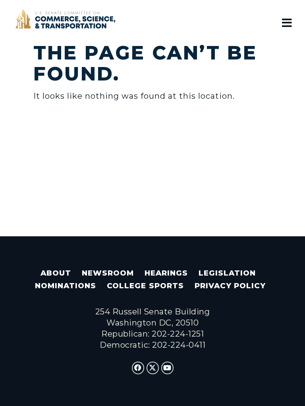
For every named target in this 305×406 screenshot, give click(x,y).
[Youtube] (167, 368)
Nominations (65, 285)
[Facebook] (138, 368)
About (56, 273)
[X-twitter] (153, 368)
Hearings (166, 273)
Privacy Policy (230, 285)
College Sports (145, 285)
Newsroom (108, 273)
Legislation (227, 273)
